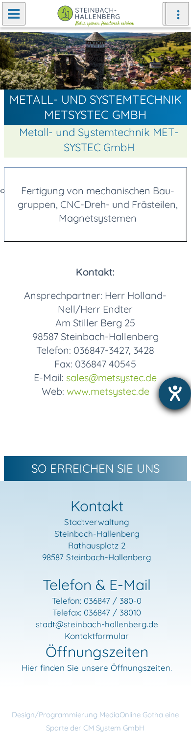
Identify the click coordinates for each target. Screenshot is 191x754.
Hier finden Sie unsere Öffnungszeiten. (97, 668)
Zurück (14, 60)
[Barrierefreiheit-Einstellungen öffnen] (175, 393)
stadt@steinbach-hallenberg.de (97, 624)
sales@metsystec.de (111, 377)
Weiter (176, 60)
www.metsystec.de (108, 391)
